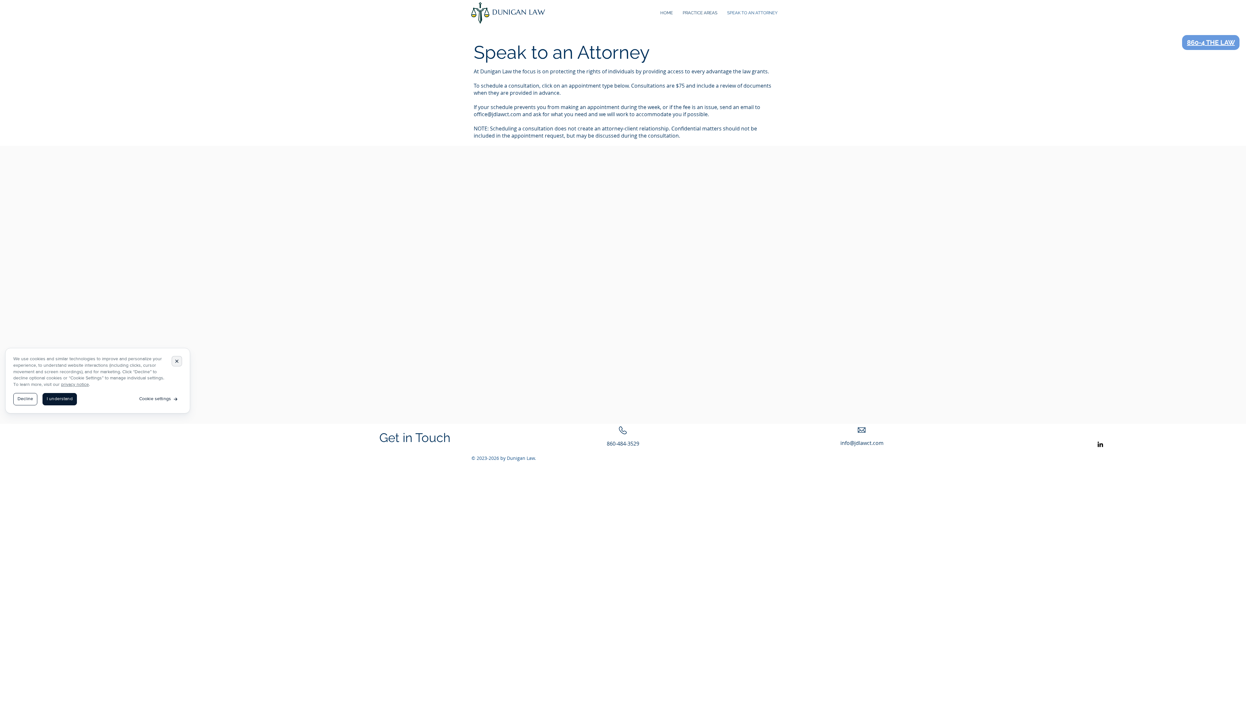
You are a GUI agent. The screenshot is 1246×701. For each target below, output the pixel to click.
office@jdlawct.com (497, 114)
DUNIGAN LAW (518, 12)
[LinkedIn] (1100, 444)
